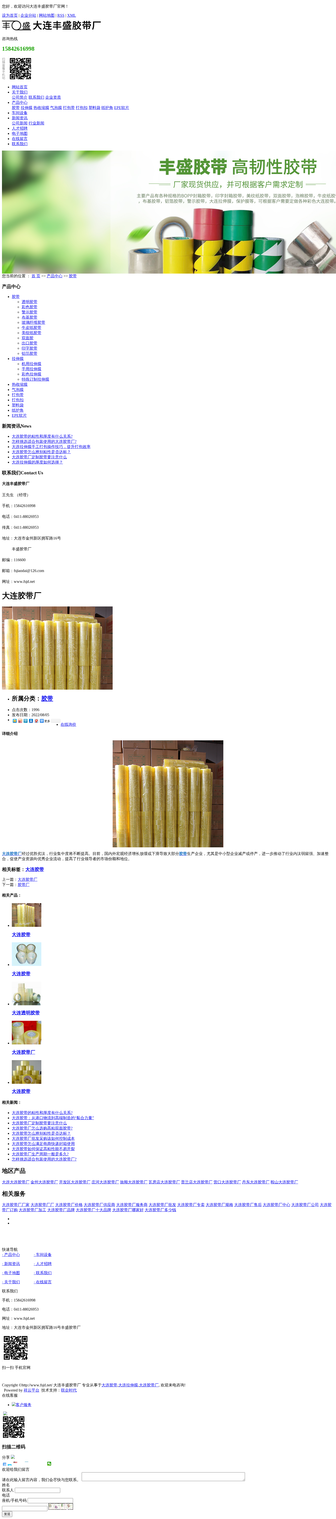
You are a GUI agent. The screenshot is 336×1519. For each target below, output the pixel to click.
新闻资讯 (20, 118)
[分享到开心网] (27, 1464)
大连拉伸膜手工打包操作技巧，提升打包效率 (51, 447)
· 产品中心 (11, 1255)
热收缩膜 (41, 108)
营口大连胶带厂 (227, 1182)
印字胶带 (29, 348)
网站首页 (20, 87)
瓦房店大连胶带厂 (164, 1182)
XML (71, 15)
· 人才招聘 (43, 1264)
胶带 (16, 108)
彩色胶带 (29, 307)
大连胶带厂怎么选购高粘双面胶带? (42, 1128)
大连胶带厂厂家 (16, 1205)
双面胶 (27, 338)
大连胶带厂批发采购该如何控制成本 (43, 1138)
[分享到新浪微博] (20, 721)
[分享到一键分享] (10, 1464)
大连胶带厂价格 (69, 1205)
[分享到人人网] (30, 721)
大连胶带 (34, 869)
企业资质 (53, 97)
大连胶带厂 (27, 879)
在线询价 (68, 724)
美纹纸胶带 (31, 333)
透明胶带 (29, 302)
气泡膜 (56, 108)
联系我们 (36, 97)
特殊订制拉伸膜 (35, 379)
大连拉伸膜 (128, 1385)
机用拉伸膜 (31, 364)
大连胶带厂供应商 (99, 1205)
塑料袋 (94, 108)
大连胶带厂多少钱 (160, 1210)
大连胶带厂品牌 (61, 1210)
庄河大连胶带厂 (105, 1182)
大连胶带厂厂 (42, 1205)
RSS (60, 15)
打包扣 (82, 108)
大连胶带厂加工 (32, 1210)
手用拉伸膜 (31, 369)
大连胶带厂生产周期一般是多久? (40, 1154)
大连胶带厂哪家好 (128, 1210)
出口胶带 (29, 343)
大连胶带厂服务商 (132, 1205)
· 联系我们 (43, 1273)
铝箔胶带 (29, 353)
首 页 (35, 276)
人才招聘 (20, 128)
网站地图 (47, 15)
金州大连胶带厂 (44, 1182)
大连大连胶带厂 (16, 1182)
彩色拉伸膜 (31, 374)
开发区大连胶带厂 (75, 1182)
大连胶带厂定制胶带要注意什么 (39, 457)
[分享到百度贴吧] (32, 1464)
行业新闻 (36, 123)
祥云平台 (31, 1390)
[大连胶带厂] (57, 688)
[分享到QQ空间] (14, 721)
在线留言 (20, 139)
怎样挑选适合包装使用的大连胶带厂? (44, 441)
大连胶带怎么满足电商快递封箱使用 (43, 1144)
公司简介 (20, 97)
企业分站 (28, 15)
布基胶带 (29, 317)
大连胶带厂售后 (248, 1205)
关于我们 (20, 92)
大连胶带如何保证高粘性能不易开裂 (43, 1149)
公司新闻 (20, 123)
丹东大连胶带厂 (256, 1182)
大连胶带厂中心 (276, 1205)
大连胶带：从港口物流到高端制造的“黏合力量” (53, 1118)
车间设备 (20, 113)
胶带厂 (24, 885)
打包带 (69, 108)
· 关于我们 (11, 1282)
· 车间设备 (43, 1255)
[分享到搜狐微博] (38, 1464)
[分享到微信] (49, 1464)
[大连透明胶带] (26, 1004)
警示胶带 (29, 312)
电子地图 (20, 133)
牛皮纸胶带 (31, 328)
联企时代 (69, 1390)
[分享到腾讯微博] (25, 721)
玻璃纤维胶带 (33, 322)
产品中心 (20, 102)
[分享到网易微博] (36, 721)
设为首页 (10, 15)
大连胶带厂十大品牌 (93, 1210)
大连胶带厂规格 (219, 1205)
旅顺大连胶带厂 (134, 1182)
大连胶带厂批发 (162, 1205)
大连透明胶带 (26, 1012)
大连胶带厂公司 (305, 1205)
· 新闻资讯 (11, 1264)
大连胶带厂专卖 (191, 1205)
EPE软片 (121, 108)
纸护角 (107, 108)
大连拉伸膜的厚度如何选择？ (37, 462)
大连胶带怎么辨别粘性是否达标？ (41, 452)
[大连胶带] (26, 925)
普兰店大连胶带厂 (197, 1182)
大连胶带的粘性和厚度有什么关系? (42, 436)
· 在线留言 (43, 1282)
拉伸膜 (26, 108)
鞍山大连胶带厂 (284, 1182)
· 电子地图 (11, 1273)
